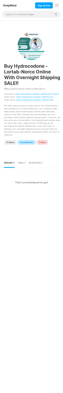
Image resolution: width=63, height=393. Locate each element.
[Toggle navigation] (57, 5)
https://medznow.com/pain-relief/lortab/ (34, 100)
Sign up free (44, 5)
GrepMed (9, 5)
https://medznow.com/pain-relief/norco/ (34, 97)
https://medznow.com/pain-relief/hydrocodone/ (37, 94)
